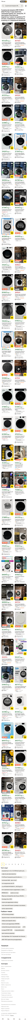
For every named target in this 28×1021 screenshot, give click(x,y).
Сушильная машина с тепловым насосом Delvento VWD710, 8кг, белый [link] (7, 69)
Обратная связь (5, 1006)
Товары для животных (6, 995)
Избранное (14, 1019)
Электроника (4, 974)
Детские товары (5, 999)
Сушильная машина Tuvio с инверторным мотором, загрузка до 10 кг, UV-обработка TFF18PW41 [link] (20, 69)
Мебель (3, 968)
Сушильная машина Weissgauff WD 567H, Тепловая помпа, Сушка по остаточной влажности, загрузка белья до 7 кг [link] (20, 825)
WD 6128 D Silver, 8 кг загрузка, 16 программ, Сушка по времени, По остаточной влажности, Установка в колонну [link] (20, 853)
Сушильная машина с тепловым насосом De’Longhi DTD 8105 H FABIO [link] (7, 295)
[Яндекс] (12, 1015)
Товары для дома (5, 978)
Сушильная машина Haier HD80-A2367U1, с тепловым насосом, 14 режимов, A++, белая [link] (20, 714)
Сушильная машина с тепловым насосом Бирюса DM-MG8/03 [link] (7, 154)
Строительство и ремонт (7, 997)
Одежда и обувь (5, 976)
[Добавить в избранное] (12, 24)
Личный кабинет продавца (7, 948)
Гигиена (3, 972)
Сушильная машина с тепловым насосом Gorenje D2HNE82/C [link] (7, 210)
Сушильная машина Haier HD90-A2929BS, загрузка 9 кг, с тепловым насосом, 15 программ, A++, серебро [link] (7, 604)
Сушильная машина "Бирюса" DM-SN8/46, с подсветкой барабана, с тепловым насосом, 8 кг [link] (7, 770)
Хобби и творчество (6, 984)
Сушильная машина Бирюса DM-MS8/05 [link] (20, 154)
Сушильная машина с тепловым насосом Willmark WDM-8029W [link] (7, 380)
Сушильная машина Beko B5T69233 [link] (6, 239)
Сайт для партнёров (6, 954)
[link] (14, 871)
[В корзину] (12, 37)
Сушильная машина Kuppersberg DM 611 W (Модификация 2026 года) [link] (7, 632)
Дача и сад (3, 986)
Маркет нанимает (5, 1008)
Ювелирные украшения (6, 1001)
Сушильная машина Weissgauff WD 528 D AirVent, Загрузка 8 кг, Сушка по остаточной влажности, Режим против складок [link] (7, 659)
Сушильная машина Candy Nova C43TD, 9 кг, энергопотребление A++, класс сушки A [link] (20, 239)
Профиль (25, 1019)
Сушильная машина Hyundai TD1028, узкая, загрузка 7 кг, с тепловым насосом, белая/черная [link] (20, 548)
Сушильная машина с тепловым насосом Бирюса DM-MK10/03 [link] (20, 743)
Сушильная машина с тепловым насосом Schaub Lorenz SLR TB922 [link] (20, 323)
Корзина (19, 1019)
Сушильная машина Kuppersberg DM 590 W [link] (7, 743)
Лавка (8, 1019)
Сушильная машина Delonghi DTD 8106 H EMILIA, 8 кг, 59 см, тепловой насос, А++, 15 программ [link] (7, 687)
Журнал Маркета (5, 1010)
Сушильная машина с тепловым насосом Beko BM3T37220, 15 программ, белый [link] (7, 714)
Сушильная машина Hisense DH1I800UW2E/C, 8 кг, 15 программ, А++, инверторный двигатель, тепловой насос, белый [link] (20, 577)
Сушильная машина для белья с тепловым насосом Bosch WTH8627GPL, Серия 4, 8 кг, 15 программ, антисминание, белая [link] (7, 577)
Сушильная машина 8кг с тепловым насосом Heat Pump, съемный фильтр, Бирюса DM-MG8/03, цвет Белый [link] (7, 465)
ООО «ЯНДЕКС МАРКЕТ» (11, 1013)
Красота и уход (4, 982)
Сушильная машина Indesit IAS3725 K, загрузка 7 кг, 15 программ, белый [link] (6, 520)
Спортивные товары (6, 993)
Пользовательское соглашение (8, 1004)
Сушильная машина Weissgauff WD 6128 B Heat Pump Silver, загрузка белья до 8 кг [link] (20, 380)
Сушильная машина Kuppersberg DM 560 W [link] (7, 853)
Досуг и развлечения (6, 966)
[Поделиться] (26, 6)
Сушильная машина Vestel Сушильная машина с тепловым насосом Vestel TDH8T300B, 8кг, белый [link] (6, 548)
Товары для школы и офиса (7, 991)
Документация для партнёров (8, 952)
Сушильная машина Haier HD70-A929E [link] (6, 351)
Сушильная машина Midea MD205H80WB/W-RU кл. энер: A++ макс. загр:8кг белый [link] (20, 409)
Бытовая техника (5, 970)
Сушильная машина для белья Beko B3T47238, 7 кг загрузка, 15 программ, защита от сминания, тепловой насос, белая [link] (20, 687)
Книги (2, 989)
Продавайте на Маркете (7, 950)
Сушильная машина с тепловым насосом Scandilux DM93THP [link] (20, 520)
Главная (3, 1019)
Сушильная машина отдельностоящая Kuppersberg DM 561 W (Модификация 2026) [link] (20, 210)
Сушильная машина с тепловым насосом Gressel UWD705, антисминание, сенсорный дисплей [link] (7, 125)
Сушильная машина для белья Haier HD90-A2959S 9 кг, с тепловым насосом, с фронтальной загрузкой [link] (7, 492)
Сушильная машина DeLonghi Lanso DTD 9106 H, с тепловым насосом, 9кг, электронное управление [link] (19, 125)
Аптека (3, 980)
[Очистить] (22, 6)
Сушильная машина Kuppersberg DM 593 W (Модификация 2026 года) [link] (7, 798)
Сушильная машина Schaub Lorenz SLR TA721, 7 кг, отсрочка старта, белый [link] (20, 632)
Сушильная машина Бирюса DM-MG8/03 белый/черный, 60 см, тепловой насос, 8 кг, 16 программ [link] (7, 409)
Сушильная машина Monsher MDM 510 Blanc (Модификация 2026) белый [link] (20, 798)
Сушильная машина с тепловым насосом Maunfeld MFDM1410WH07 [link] (20, 770)
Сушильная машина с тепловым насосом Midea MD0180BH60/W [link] (20, 436)
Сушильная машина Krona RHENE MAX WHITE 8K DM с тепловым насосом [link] (6, 436)
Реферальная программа (7, 960)
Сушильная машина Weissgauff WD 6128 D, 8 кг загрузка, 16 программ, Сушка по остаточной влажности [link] (20, 604)
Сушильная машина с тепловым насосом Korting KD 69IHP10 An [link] (7, 323)
